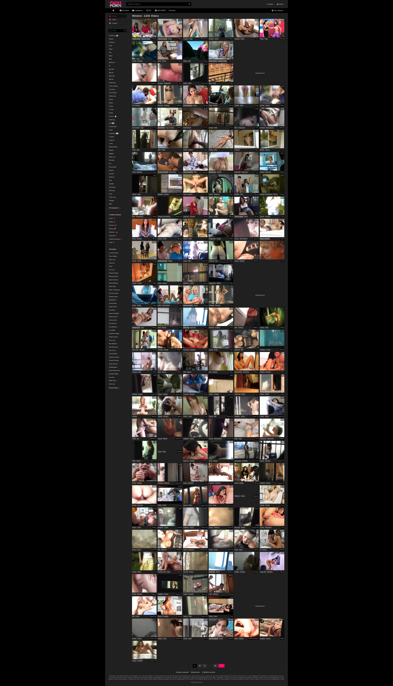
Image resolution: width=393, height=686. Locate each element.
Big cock (268, 172)
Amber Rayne (113, 337)
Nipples (111, 153)
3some (111, 39)
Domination (238, 461)
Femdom (244, 461)
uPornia (111, 225)
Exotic (111, 103)
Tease (190, 505)
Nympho (139, 238)
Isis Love (112, 269)
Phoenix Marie (113, 273)
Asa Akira (112, 310)
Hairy (191, 39)
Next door (186, 327)
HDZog (111, 229)
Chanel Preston (114, 360)
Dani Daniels (113, 353)
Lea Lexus (112, 350)
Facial (111, 106)
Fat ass (111, 109)
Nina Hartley (113, 256)
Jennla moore (136, 39)
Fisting (267, 505)
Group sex (245, 172)
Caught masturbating (266, 194)
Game (211, 216)
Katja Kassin (113, 306)
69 (260, 550)
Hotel (215, 128)
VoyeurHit (112, 235)
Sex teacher (135, 128)
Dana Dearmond (114, 370)
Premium (172, 10)
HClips (111, 222)
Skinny (164, 61)
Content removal (182, 672)
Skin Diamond (113, 347)
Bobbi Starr (112, 380)
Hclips (231, 39)
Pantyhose (263, 438)
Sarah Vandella (114, 313)
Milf (242, 350)
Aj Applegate (113, 367)
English (281, 4)
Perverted (186, 350)
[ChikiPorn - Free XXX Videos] (115, 3)
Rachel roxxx (136, 327)
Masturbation (113, 147)
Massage (237, 527)
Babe (110, 56)
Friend (267, 394)
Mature (111, 150)
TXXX (111, 218)
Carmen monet (145, 39)
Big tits (111, 72)
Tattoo (134, 438)
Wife (110, 204)
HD (149, 10)
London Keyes (113, 253)
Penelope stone (162, 261)
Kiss (142, 327)
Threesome (241, 128)
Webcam (139, 172)
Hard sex (112, 120)
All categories (114, 208)
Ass (110, 52)
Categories (138, 10)
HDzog (154, 39)
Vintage (111, 200)
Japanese (112, 133)
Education (238, 172)
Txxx (256, 39)
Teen (110, 194)
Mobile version (209, 672)
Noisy (195, 105)
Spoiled (111, 184)
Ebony (111, 99)
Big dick (111, 69)
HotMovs (112, 232)
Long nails (263, 572)
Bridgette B (112, 300)
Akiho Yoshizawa (114, 290)
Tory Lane (112, 340)
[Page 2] (221, 666)
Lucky (111, 143)
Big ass (160, 616)
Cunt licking (112, 92)
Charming (112, 82)
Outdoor (211, 39)
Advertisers (195, 672)
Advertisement (260, 73)
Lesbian (111, 137)
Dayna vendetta (188, 305)
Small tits (246, 372)
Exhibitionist (139, 216)
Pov (110, 163)
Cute (210, 594)
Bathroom (193, 327)
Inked (111, 130)
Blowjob (237, 194)
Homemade (113, 126)
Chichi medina (239, 216)
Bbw (110, 59)
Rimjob (111, 170)
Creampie (190, 483)
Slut (189, 61)
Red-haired (112, 167)
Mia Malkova (113, 343)
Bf (109, 66)
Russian (185, 572)
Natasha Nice (113, 296)
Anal (110, 45)
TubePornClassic (114, 239)
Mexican (142, 350)
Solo (110, 180)
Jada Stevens (113, 364)
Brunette (160, 105)
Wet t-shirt (135, 350)
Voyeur (185, 83)
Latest (114, 19)
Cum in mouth (170, 128)
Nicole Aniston (113, 283)
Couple (134, 61)
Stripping (166, 105)
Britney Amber (113, 276)
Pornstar (112, 160)
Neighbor (160, 194)
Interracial (237, 394)
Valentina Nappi (114, 333)
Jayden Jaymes (114, 357)
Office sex (112, 157)
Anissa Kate (113, 303)
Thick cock (112, 197)
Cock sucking (113, 86)
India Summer (113, 280)
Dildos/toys (112, 96)
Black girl (112, 76)
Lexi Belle (112, 330)
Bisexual (217, 483)
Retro (236, 638)
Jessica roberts (162, 39)
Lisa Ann (112, 377)
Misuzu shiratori (188, 172)
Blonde (111, 79)
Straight (270, 4)
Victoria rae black (163, 172)
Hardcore (186, 216)
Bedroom (112, 62)
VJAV (110, 242)
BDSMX (281, 438)
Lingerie (111, 140)
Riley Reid (112, 286)
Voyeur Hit (204, 83)
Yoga (266, 39)
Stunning (112, 190)
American (112, 35)
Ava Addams (113, 327)
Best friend (172, 172)
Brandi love (161, 128)
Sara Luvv (112, 259)
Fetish (111, 113)
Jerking (267, 150)
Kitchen (262, 105)
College (237, 105)
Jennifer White (113, 374)
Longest (114, 23)
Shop (159, 61)
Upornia (282, 127)
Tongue (262, 505)
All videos (125, 10)
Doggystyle (167, 83)
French (111, 116)
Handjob (192, 461)
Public (242, 39)
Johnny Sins (113, 320)
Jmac (110, 266)
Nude (214, 83)
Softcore (111, 177)
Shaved (111, 174)
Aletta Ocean (113, 316)
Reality (215, 105)
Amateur (112, 42)
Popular (114, 16)
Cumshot (112, 89)
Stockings (112, 187)
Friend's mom (162, 572)
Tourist (243, 496)
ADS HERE (161, 10)
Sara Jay (112, 384)
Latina (246, 216)
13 (215, 666)
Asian (111, 49)
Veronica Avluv (113, 293)
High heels (270, 438)
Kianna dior (212, 172)
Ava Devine (112, 323)
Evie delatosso (187, 105)
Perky (262, 39)
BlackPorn (204, 39)
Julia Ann (112, 263)
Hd (110, 123)
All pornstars (113, 388)
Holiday (211, 150)
